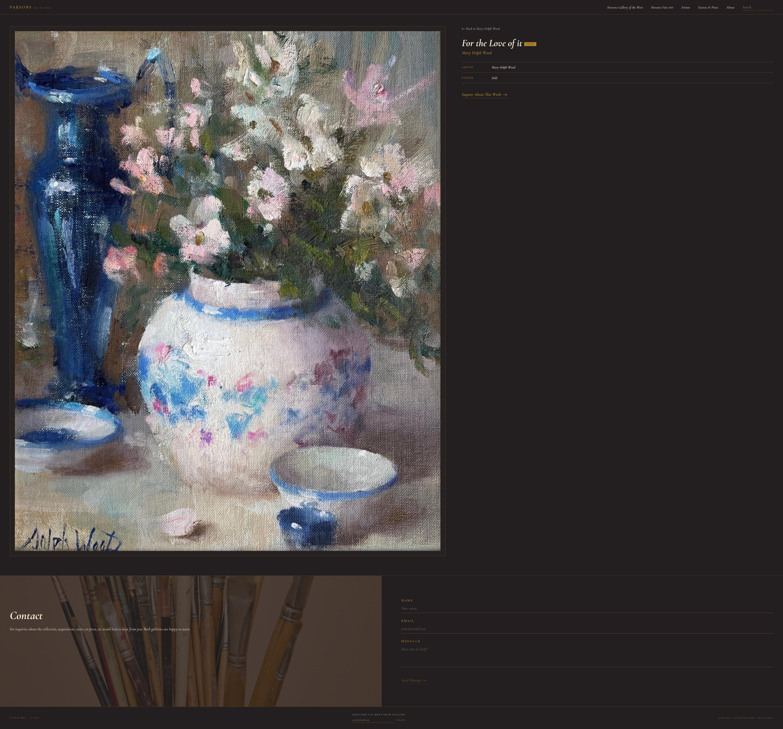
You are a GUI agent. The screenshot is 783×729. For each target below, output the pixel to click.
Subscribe (400, 720)
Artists (685, 7)
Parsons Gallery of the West (625, 7)
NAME (407, 600)
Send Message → (413, 680)
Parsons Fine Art (662, 7)
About (730, 7)
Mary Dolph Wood (477, 52)
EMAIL (408, 621)
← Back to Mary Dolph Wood (481, 28)
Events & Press (708, 7)
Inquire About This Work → (484, 94)
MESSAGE (410, 641)
